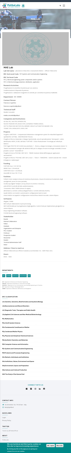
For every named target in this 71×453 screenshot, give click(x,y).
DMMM (19, 97)
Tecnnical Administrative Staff (12, 242)
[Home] (13, 5)
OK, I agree (50, 445)
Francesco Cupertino (10, 103)
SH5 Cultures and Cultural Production (14, 370)
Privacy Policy (6, 420)
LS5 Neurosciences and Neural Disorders (15, 306)
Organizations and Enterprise (12, 228)
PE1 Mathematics (8, 318)
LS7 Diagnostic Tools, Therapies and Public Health (18, 310)
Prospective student (10, 235)
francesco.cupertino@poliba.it (12, 106)
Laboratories (35, 21)
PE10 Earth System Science (11, 323)
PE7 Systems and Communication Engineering (33, 74)
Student (6, 240)
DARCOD (15, 275)
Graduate (6, 226)
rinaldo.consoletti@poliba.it (12, 115)
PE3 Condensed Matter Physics (12, 331)
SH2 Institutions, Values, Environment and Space (18, 361)
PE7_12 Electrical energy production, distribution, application (21, 82)
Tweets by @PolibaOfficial (10, 431)
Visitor (5, 245)
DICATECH (23, 275)
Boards (6, 219)
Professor (7, 233)
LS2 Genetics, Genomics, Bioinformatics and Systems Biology (22, 301)
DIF (29, 275)
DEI (15, 97)
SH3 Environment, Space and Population (15, 365)
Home (28, 21)
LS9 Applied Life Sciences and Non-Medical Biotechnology (21, 314)
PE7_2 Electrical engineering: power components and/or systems (23, 80)
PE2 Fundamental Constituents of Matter (15, 327)
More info (60, 445)
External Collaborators (10, 221)
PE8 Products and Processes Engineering (15, 353)
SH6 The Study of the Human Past (13, 374)
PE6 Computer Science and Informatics (15, 344)
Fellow (5, 224)
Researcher (7, 238)
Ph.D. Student (8, 231)
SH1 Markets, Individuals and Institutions (15, 357)
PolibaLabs (5, 440)
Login (4, 417)
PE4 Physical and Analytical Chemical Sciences (17, 336)
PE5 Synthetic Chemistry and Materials (15, 340)
